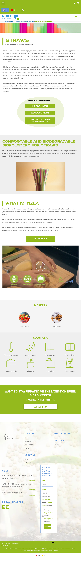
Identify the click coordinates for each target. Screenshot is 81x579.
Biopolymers (28, 445)
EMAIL (44, 489)
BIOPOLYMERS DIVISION (17, 21)
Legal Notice (46, 500)
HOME (7, 21)
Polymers (27, 441)
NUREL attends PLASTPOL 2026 (12, 493)
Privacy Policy (48, 519)
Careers (56, 445)
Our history (28, 459)
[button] (3, 3)
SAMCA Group (29, 463)
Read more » (32, 480)
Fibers (26, 438)
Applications (30, 21)
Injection (27, 448)
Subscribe (47, 527)
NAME (44, 480)
